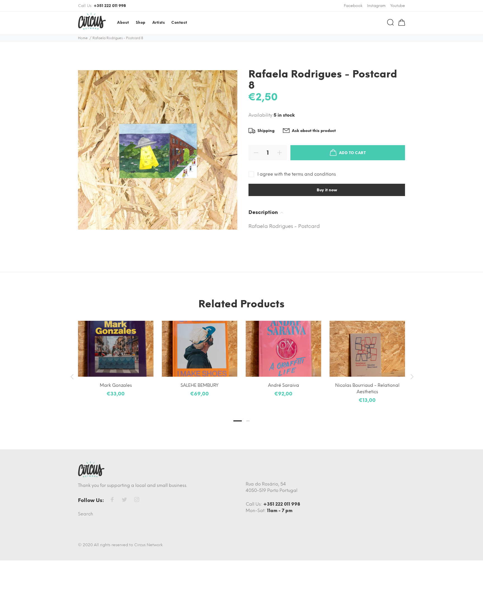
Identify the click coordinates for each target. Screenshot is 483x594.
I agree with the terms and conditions (296, 174)
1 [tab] (237, 420)
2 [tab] (248, 420)
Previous (72, 376)
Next (411, 376)
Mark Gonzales (116, 385)
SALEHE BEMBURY (200, 385)
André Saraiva (283, 385)
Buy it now (327, 190)
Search (85, 514)
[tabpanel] (116, 354)
